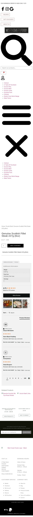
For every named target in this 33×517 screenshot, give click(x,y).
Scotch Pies (7, 86)
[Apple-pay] (6, 510)
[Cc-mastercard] (8, 505)
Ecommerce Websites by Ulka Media (16, 513)
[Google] (12, 9)
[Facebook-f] (3, 9)
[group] (16, 288)
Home (3, 226)
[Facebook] (19, 507)
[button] (16, 130)
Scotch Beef (7, 88)
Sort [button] (4, 312)
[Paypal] (10, 510)
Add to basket (15, 245)
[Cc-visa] (4, 505)
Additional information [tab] (8, 262)
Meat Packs (7, 98)
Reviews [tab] (16, 262)
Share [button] (22, 342)
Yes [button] (16, 342)
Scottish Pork (8, 92)
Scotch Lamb (8, 90)
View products (8, 416)
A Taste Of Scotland (10, 85)
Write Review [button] (16, 295)
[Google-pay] (13, 505)
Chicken (6, 94)
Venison (6, 83)
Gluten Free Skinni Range (11, 96)
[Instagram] (7, 9)
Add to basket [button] (24, 415)
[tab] (24, 318)
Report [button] (18, 342)
